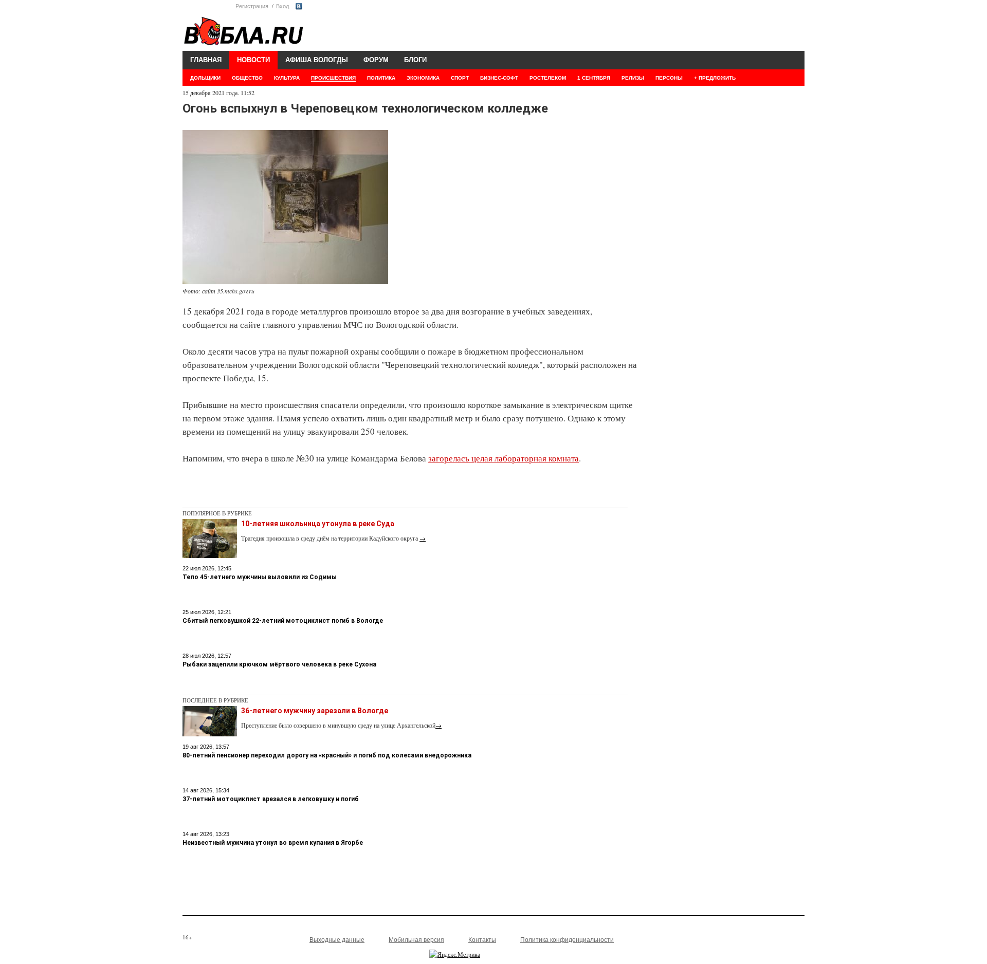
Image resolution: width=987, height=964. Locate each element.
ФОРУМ (376, 60)
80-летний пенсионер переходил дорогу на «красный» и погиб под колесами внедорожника (326, 755)
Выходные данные (336, 939)
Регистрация (251, 6)
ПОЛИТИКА (381, 78)
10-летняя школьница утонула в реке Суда (317, 524)
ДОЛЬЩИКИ (205, 78)
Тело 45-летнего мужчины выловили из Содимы (259, 577)
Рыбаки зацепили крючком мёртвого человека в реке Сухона (279, 664)
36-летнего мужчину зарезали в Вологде (314, 711)
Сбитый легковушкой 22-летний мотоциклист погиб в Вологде (282, 620)
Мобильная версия (416, 939)
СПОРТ (460, 78)
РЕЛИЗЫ (633, 78)
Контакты (482, 939)
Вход (282, 6)
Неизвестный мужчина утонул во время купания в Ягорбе (272, 842)
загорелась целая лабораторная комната (503, 458)
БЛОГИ (415, 60)
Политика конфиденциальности (567, 939)
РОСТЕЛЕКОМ (547, 78)
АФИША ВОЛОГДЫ (316, 60)
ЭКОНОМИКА (423, 78)
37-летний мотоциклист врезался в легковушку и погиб (270, 799)
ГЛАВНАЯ (206, 60)
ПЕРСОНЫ (669, 78)
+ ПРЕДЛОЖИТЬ (715, 78)
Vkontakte (299, 6)
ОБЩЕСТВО (247, 78)
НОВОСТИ (253, 60)
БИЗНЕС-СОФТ (499, 78)
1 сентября (593, 78)
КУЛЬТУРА (287, 78)
